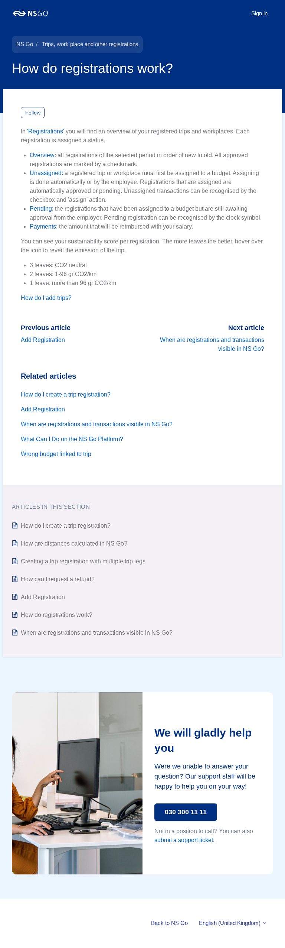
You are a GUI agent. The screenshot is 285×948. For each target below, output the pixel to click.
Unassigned (46, 173)
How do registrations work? (56, 615)
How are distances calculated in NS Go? (74, 543)
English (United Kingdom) (230, 923)
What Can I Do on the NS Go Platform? (72, 439)
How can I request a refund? (58, 579)
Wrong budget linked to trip (56, 454)
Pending (41, 209)
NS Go (24, 44)
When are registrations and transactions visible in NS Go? (97, 424)
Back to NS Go (169, 923)
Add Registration (43, 340)
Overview (42, 155)
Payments (43, 226)
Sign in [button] (259, 13)
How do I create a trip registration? (66, 394)
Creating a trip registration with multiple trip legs (83, 561)
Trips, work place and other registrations (90, 44)
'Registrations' (45, 131)
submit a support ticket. (184, 840)
